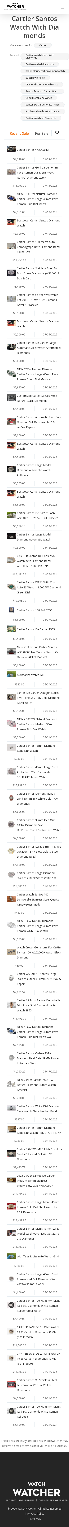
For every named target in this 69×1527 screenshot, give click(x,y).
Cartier (43, 45)
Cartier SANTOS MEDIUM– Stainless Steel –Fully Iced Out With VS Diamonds (39, 1154)
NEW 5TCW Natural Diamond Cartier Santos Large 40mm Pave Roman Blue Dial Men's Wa (37, 1032)
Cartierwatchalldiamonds (39, 64)
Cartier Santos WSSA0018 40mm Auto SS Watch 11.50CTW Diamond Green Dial (39, 587)
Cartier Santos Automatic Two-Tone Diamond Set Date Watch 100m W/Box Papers (39, 422)
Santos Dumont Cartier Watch (42, 91)
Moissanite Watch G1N (31, 675)
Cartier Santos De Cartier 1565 (36, 629)
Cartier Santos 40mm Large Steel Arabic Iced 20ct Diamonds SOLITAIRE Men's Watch (37, 772)
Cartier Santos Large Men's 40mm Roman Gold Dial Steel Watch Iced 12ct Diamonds (38, 1207)
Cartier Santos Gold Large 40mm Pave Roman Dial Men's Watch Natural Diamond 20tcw (37, 172)
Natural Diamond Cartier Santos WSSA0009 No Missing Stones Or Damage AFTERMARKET (37, 652)
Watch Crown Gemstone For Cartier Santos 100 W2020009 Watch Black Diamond (39, 952)
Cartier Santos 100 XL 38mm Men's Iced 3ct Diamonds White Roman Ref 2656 (39, 1411)
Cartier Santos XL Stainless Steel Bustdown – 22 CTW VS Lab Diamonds (37, 1385)
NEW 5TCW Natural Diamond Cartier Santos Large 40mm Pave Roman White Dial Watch (37, 926)
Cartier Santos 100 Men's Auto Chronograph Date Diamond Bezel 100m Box (38, 247)
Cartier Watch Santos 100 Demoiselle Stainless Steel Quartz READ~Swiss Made (38, 899)
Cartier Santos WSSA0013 (33, 150)
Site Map (35, 1518)
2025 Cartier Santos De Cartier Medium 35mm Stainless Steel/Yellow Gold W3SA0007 (36, 1180)
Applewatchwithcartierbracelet (42, 111)
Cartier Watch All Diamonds (40, 118)
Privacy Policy (35, 1513)
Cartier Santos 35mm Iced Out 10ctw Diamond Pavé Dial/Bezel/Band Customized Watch (39, 825)
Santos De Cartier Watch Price (42, 104)
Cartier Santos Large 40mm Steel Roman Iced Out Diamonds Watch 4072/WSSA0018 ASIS (38, 1279)
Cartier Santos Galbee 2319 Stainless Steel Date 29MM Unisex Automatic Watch (38, 1058)
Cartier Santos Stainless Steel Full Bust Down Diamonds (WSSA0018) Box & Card (38, 273)
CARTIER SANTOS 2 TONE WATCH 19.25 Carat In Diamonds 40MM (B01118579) (38, 1332)
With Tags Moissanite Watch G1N (38, 1256)
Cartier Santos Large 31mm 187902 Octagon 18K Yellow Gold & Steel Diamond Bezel (39, 851)
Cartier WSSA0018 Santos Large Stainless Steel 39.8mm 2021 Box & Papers (39, 979)
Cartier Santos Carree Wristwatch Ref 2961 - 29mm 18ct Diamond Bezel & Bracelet (37, 300)
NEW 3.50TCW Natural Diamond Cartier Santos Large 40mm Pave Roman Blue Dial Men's (37, 199)
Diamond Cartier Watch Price (41, 84)
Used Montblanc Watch (38, 98)
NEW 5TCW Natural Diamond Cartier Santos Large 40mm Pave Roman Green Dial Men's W (37, 374)
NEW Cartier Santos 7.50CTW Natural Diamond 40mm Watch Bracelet (36, 1085)
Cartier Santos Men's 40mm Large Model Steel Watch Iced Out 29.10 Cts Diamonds (38, 1233)
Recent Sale (19, 133)
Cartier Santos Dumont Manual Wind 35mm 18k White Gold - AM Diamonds (37, 798)
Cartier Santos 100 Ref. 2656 (34, 610)
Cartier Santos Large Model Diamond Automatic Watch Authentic (34, 470)
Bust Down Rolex (35, 77)
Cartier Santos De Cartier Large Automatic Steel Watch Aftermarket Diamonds (39, 348)
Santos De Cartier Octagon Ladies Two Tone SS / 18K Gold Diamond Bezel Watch (38, 698)
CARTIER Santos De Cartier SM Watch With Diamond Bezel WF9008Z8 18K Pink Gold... (36, 561)
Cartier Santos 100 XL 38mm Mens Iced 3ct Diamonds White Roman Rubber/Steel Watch (38, 1306)
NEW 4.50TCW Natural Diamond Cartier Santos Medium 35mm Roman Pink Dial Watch (37, 724)
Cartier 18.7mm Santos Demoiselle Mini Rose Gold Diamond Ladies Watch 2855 (38, 1005)
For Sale (41, 133)
